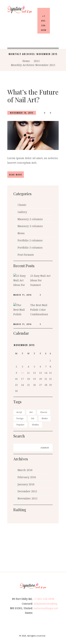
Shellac (35, 424)
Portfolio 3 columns (30, 247)
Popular (20, 424)
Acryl (19, 412)
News (21, 233)
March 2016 (25, 470)
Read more (15, 174)
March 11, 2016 (22, 295)
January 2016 (26, 484)
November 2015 (27, 498)
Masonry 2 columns (30, 219)
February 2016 (27, 477)
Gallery (22, 212)
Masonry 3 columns (30, 226)
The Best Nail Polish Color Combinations (39, 310)
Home (26, 61)
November (24, 345)
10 (22, 373)
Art (31, 412)
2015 (37, 61)
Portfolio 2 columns (30, 240)
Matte (45, 418)
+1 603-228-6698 (44, 598)
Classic (22, 204)
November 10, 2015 (21, 112)
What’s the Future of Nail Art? (32, 96)
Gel (32, 418)
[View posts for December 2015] (50, 345)
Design (19, 418)
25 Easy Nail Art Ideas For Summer (40, 280)
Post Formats (26, 254)
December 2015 (27, 491)
